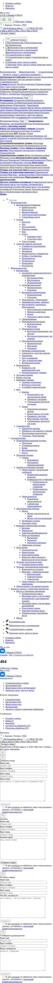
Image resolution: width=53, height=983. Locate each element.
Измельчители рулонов (32, 569)
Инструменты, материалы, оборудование (34, 305)
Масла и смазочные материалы (30, 591)
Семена (19, 219)
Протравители (28, 258)
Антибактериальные (31, 285)
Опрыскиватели (29, 496)
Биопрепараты (23, 365)
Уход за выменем (29, 358)
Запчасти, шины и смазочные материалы (30, 589)
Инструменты (33, 280)
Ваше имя (4, 763)
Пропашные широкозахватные (35, 463)
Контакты (10, 8)
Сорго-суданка (28, 241)
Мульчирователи (29, 450)
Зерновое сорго (34, 236)
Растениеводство (19, 202)
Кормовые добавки (25, 380)
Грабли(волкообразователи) (34, 533)
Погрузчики (22, 547)
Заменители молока (31, 428)
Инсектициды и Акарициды (35, 253)
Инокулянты (27, 210)
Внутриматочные (35, 278)
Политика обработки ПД (17, 728)
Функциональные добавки (34, 372)
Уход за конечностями (32, 360)
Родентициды (28, 261)
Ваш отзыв (5, 779)
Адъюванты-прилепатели (34, 246)
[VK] (3, 15)
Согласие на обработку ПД (17, 726)
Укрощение (27, 355)
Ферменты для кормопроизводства (31, 369)
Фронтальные (28, 552)
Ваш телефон (6, 768)
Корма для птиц (23, 377)
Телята (25, 406)
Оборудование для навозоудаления (32, 586)
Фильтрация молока (31, 363)
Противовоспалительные (33, 321)
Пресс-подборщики (31, 535)
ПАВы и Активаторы (32, 256)
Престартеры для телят (37, 419)
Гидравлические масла (32, 594)
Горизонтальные (34, 577)
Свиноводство (23, 426)
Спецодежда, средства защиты (36, 353)
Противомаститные (31, 329)
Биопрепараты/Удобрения (28, 205)
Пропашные (32, 460)
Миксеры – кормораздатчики (35, 572)
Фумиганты (27, 263)
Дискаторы (27, 443)
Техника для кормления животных (32, 567)
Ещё (26, 98)
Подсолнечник (28, 227)
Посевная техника (24, 455)
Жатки (25, 511)
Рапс (24, 232)
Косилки (26, 528)
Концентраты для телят (38, 414)
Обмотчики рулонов (31, 545)
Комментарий (6, 837)
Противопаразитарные (32, 341)
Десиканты (27, 251)
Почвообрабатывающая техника (31, 440)
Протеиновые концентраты (34, 433)
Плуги (25, 453)
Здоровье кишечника (31, 382)
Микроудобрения (30, 212)
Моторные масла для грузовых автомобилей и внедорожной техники (36, 598)
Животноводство (19, 268)
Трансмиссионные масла (33, 611)
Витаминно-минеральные (34, 292)
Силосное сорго (34, 239)
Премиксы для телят (36, 416)
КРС (18, 389)
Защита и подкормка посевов (29, 467)
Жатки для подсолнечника (39, 518)
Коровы (25, 392)
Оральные (32, 290)
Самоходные (33, 579)
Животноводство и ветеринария (24, 625)
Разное (30, 314)
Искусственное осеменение (40, 309)
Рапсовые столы (29, 523)
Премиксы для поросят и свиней (37, 431)
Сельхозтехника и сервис (21, 629)
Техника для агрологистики (29, 562)
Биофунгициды (29, 207)
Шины (19, 618)
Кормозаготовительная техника (31, 526)
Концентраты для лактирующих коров (36, 395)
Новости (9, 6)
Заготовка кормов (24, 375)
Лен (23, 224)
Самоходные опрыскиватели (34, 505)
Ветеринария (22, 270)
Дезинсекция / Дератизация (34, 300)
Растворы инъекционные (33, 351)
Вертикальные (34, 574)
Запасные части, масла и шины (23, 633)
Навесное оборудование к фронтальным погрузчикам (34, 558)
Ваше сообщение (8, 948)
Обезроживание (29, 319)
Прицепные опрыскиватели (34, 500)
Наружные (32, 326)
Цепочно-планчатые (36, 543)
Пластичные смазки (31, 608)
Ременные (32, 540)
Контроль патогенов (31, 385)
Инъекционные (34, 283)
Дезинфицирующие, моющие (35, 302)
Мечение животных (36, 312)
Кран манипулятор (30, 555)
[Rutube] (10, 15)
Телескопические (30, 550)
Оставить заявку (8, 33)
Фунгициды (27, 266)
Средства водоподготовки (34, 215)
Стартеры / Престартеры (33, 436)
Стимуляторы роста (31, 217)
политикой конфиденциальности (17, 810)
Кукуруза (26, 222)
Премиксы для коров (36, 399)
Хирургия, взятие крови (38, 317)
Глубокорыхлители (30, 445)
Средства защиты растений (29, 244)
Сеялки (25, 457)
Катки (24, 448)
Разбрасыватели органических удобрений (40, 491)
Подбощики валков (31, 521)
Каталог (13, 200)
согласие (16, 807)
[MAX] (18, 15)
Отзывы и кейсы (13, 3)
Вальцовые (32, 538)
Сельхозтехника (18, 438)
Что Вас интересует (9, 895)
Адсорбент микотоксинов (34, 387)
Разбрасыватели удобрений (39, 479)
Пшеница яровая (29, 229)
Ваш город (5, 773)
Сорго (24, 234)
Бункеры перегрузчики (32, 564)
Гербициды (27, 249)
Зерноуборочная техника (27, 508)
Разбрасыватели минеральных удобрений (40, 484)
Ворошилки (27, 530)
